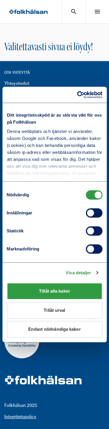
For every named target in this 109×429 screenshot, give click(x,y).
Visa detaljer (78, 272)
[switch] (94, 213)
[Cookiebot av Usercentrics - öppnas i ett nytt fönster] (77, 95)
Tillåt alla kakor (54, 291)
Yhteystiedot (16, 83)
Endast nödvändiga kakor (54, 329)
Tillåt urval (54, 310)
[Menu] (97, 11)
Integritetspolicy (20, 416)
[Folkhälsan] (28, 12)
